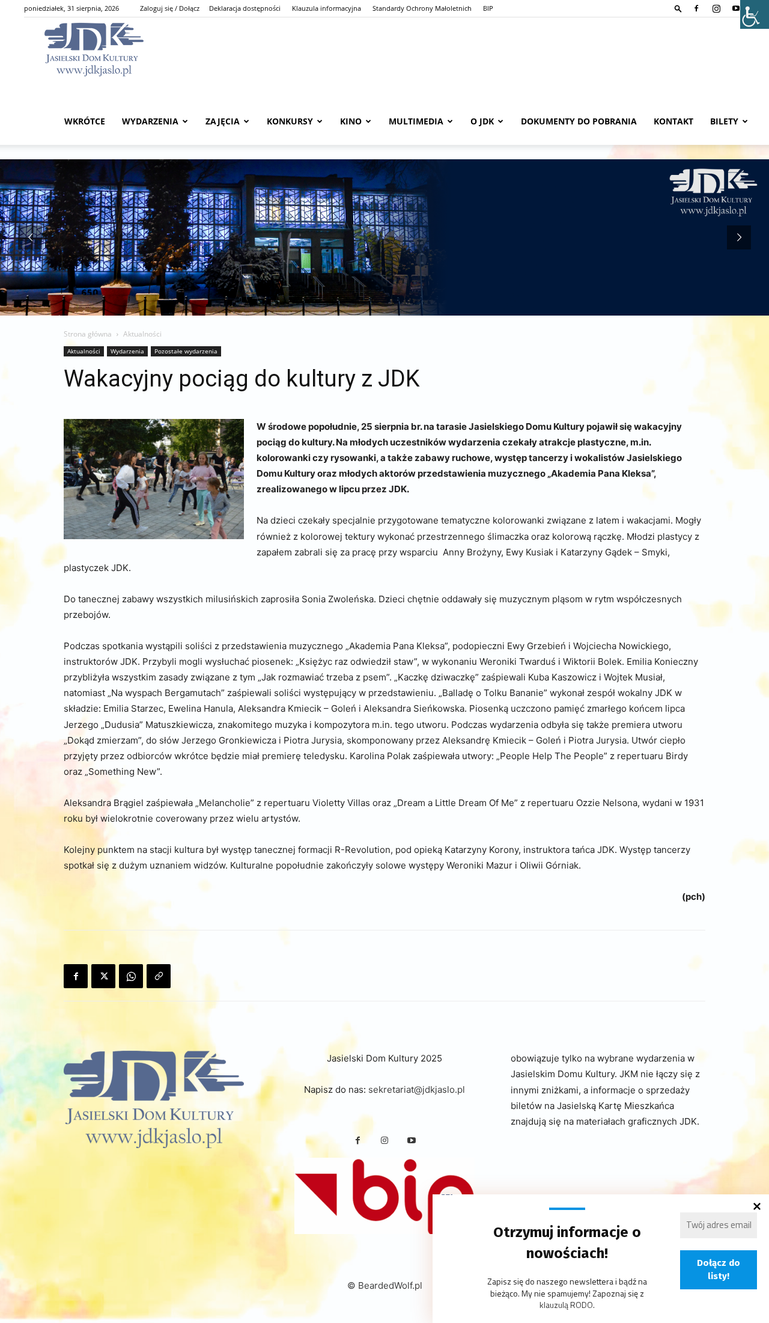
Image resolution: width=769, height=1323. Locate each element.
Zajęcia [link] (222, 121)
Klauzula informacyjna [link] (326, 8)
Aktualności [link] (83, 351)
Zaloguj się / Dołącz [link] (169, 8)
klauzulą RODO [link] (566, 1304)
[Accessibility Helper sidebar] (754, 14)
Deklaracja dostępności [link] (245, 8)
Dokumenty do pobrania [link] (579, 121)
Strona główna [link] (88, 334)
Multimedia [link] (416, 121)
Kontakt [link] (673, 121)
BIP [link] (488, 8)
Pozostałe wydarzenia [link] (185, 351)
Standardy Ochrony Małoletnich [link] (422, 8)
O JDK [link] (482, 121)
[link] (678, 8)
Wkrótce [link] (84, 121)
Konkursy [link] (290, 121)
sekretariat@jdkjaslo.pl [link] (416, 1089)
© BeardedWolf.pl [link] (384, 1285)
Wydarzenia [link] (150, 121)
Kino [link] (351, 121)
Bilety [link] (724, 121)
